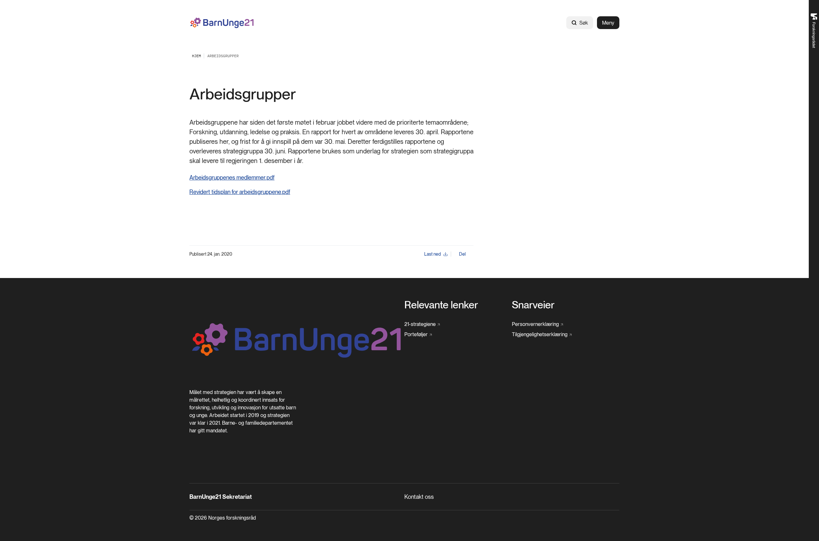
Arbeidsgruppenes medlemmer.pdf (231, 177)
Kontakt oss (419, 496)
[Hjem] (222, 22)
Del (462, 254)
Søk (583, 23)
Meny (608, 23)
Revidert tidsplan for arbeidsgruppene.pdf (239, 192)
